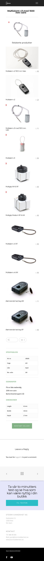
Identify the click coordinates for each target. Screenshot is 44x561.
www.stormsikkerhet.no (14, 539)
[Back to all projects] (22, 473)
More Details (22, 56)
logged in (18, 457)
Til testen (22, 503)
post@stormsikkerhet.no (19, 537)
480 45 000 (12, 535)
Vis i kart (9, 523)
